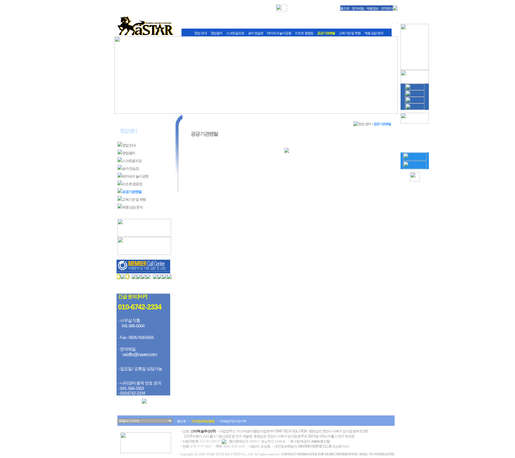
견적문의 (387, 8)
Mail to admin (139, 288)
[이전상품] (414, 127)
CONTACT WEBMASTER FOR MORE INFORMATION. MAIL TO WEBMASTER (338, 454)
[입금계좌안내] (144, 402)
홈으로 (344, 8)
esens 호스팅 (320, 441)
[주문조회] (414, 168)
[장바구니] (414, 159)
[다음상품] (414, 146)
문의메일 (358, 8)
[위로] (415, 180)
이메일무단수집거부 (233, 421)
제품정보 (373, 8)
